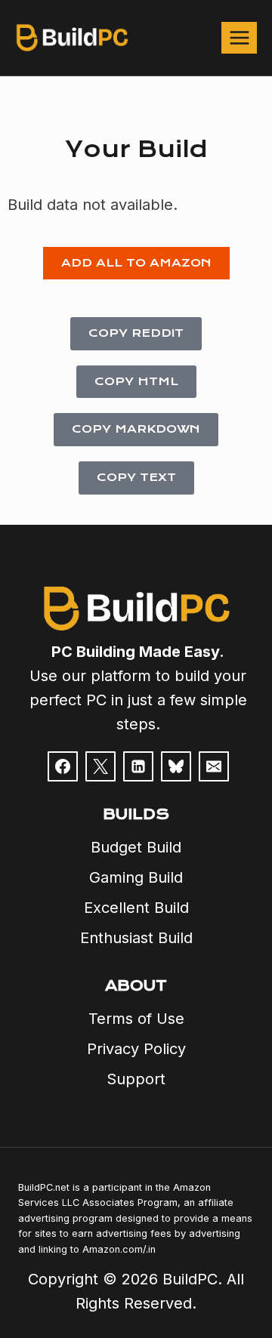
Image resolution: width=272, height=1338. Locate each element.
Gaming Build (136, 877)
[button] (136, 263)
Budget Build (136, 847)
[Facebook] (63, 766)
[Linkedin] (138, 766)
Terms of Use (136, 1019)
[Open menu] (239, 37)
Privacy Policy (136, 1049)
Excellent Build (136, 908)
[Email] (214, 766)
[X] (100, 766)
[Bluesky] (176, 766)
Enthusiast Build (136, 938)
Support (136, 1079)
